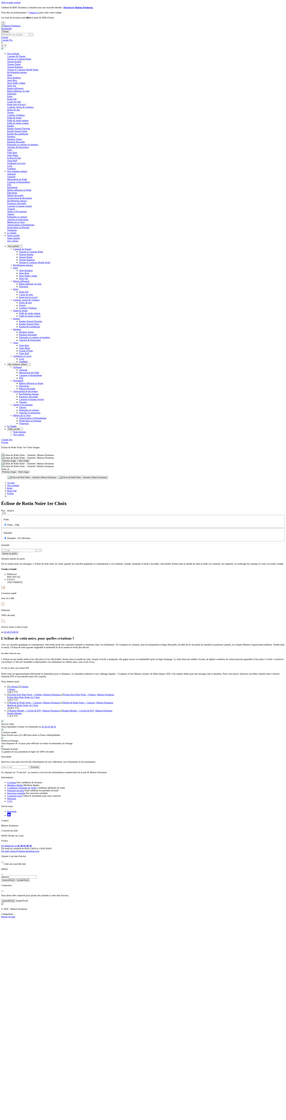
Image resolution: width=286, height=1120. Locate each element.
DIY (9, 184)
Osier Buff (12, 160)
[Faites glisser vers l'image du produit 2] (83, 477)
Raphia (16, 318)
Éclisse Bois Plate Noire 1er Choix (23, 697)
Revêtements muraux (17, 72)
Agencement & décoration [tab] (19, 198)
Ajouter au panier (9, 553)
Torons (10, 112)
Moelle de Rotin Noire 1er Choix (22, 705)
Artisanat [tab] (11, 174)
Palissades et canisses (17, 217)
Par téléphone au (16, 846)
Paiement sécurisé (15, 790)
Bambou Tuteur (14, 139)
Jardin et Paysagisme (23, 404)
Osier (15, 342)
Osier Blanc (12, 155)
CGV (9, 801)
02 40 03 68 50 (49, 726)
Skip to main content (11, 2)
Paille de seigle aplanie (17, 120)
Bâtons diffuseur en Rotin (19, 190)
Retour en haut (8, 916)
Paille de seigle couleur (18, 123)
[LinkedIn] (9, 815)
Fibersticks (12, 192)
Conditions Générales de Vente (22, 788)
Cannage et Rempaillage (18, 182)
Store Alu (11, 85)
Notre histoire (13, 238)
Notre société (13, 235)
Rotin (15, 289)
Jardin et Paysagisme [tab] (17, 211)
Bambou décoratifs (16, 142)
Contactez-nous (14, 796)
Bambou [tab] (11, 136)
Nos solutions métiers (17, 171)
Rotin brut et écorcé (16, 104)
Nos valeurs (12, 241)
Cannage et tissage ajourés (19, 206)
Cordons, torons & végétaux (26, 300)
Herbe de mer (13, 110)
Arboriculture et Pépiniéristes (20, 225)
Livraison (12, 782)
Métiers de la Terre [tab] (16, 222)
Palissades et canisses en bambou (22, 144)
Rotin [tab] (9, 96)
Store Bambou (14, 77)
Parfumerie (18, 380)
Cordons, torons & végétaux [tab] (20, 107)
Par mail (20, 851)
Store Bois (12, 80)
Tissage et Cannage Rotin (19, 59)
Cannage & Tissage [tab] (16, 56)
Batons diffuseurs (21, 281)
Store (15, 268)
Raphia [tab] (10, 126)
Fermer (5, 31)
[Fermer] (2, 862)
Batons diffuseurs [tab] (15, 88)
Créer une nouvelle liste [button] (13, 864)
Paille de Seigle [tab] (14, 118)
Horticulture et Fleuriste (18, 227)
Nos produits (13, 53)
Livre (9, 166)
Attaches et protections (17, 219)
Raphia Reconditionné (17, 134)
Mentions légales (15, 785)
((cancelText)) (8, 880)
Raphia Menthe (14, 713)
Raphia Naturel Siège (17, 131)
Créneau (11, 689)
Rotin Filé (12, 99)
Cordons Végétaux (16, 115)
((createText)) (23, 880)
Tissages (11, 209)
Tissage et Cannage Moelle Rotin (22, 69)
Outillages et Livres (22, 356)
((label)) (5, 877)
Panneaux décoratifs (16, 203)
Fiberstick (11, 93)
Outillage (11, 168)
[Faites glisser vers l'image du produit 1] (32, 477)
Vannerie (11, 176)
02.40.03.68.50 (11, 632)
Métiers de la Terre (22, 415)
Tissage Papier (14, 64)
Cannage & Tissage (22, 249)
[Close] (2, 453)
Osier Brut (12, 152)
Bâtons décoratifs (15, 195)
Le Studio (11, 233)
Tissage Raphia (14, 61)
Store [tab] (9, 75)
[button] (6, 28)
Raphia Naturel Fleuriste (18, 128)
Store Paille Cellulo (16, 83)
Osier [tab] (9, 150)
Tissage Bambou (15, 67)
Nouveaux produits (16, 793)
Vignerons (12, 230)
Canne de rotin (14, 101)
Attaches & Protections (18, 147)
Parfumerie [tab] (12, 187)
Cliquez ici (33, 12)
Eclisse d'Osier (14, 158)
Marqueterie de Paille (17, 179)
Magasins (11, 798)
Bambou (17, 329)
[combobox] (15, 34)
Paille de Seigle (20, 310)
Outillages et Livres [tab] (16, 163)
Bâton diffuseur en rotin (18, 91)
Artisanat (17, 367)
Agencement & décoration (25, 391)
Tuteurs (10, 214)
